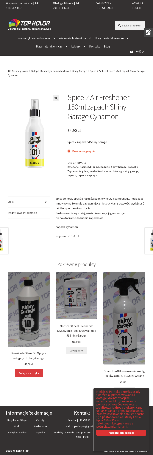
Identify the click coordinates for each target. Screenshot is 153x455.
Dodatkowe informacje (22, 213)
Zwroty (40, 420)
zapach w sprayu (87, 175)
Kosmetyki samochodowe (34, 38)
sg (120, 171)
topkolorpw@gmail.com (85, 426)
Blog (107, 46)
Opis (11, 202)
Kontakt (94, 46)
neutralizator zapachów (104, 171)
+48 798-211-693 (87, 420)
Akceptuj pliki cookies (121, 433)
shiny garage (130, 171)
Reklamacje (40, 426)
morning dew (80, 171)
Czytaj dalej (76, 350)
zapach (72, 175)
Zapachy (133, 167)
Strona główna (20, 71)
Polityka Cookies (17, 432)
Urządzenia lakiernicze (109, 38)
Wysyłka (40, 432)
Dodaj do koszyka (28, 373)
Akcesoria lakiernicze (72, 38)
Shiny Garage (79, 71)
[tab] (29, 201)
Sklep (34, 71)
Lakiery (75, 46)
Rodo (17, 426)
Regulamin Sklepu (17, 420)
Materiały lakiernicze (49, 46)
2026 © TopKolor (17, 451)
